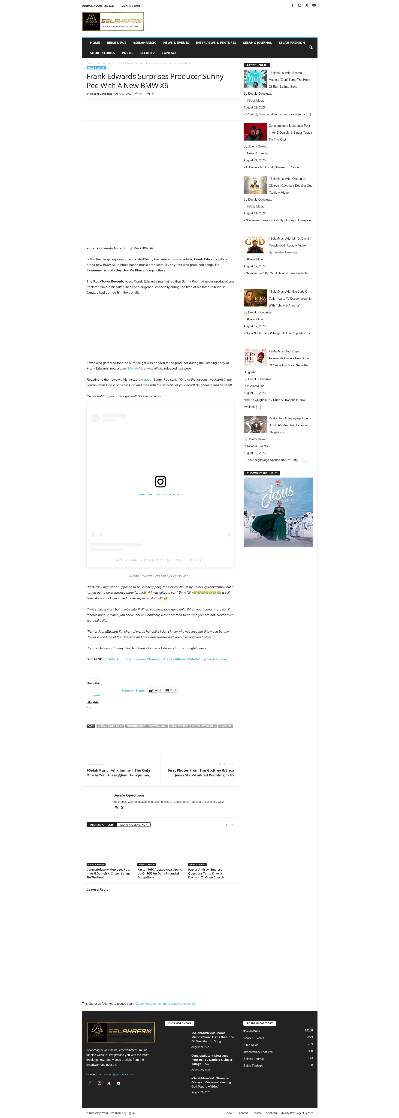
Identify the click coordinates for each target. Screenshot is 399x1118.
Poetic (127, 53)
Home (95, 42)
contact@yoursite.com (118, 1074)
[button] (310, 48)
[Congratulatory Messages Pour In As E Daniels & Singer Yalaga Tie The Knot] (110, 849)
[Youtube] (314, 5)
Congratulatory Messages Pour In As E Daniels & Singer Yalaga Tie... (212, 1059)
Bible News (116, 42)
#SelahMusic (144, 42)
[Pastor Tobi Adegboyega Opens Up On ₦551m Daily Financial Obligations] (160, 849)
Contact (169, 53)
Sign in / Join (130, 5)
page (147, 379)
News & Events (176, 42)
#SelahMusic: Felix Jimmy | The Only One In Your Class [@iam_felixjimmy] (118, 772)
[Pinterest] (139, 113)
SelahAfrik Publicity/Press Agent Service (289, 1113)
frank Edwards (179, 726)
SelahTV (147, 53)
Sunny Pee (225, 726)
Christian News (157, 726)
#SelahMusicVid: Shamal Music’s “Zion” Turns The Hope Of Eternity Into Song (212, 1037)
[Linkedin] (161, 113)
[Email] (171, 113)
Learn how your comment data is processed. (166, 1003)
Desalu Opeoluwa (101, 93)
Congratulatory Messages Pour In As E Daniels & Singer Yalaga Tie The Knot (109, 873)
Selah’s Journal (257, 42)
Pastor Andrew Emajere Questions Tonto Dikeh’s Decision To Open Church (206, 873)
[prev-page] (226, 824)
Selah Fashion (292, 42)
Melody (133, 368)
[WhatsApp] (150, 113)
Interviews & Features (216, 42)
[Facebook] (292, 5)
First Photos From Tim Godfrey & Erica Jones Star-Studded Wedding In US (201, 772)
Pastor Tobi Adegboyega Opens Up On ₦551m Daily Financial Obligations (159, 873)
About (230, 1113)
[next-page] (232, 824)
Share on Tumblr (133, 690)
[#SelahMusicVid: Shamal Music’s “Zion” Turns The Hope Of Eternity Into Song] (176, 1039)
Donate (257, 1113)
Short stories (102, 53)
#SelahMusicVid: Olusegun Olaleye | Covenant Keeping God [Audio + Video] (211, 1082)
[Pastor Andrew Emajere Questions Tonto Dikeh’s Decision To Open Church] (211, 849)
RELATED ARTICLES (101, 824)
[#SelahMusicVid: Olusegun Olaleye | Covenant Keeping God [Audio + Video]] (176, 1084)
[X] (307, 5)
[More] (193, 113)
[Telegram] (182, 113)
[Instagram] (299, 5)
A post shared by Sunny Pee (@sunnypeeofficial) (160, 560)
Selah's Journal (253, 1059)
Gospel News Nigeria (204, 726)
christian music (136, 726)
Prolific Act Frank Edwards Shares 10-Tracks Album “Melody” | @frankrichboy (166, 659)
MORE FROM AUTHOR (133, 824)
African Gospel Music (110, 726)
